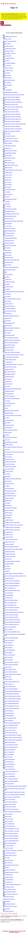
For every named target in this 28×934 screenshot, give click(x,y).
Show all (15, 913)
